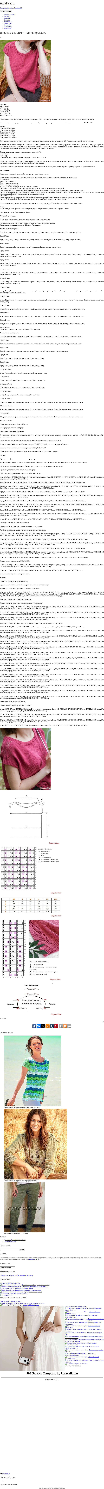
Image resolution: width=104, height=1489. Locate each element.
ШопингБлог (8, 27)
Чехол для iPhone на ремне (31, 1305)
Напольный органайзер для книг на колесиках (35, 1285)
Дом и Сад (7, 18)
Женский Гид (8, 21)
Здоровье (7, 20)
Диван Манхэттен (21, 1293)
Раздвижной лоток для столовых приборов (28, 1290)
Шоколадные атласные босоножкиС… (76, 1307)
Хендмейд (7, 16)
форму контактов (34, 1259)
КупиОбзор (7, 28)
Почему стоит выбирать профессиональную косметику (16, 1275)
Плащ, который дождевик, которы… (10, 1301)
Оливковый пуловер (10, 1241)
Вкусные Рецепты (9, 15)
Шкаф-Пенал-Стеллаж (26, 1288)
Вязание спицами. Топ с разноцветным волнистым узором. (22, 1108)
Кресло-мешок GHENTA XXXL (38, 1287)
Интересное (7, 25)
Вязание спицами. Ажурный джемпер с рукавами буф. (20, 1181)
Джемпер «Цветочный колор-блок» (14, 1240)
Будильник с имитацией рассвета (10, 1283)
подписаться (6, 1474)
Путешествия (8, 23)
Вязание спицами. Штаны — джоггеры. (16, 1233)
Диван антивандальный (35, 1292)
